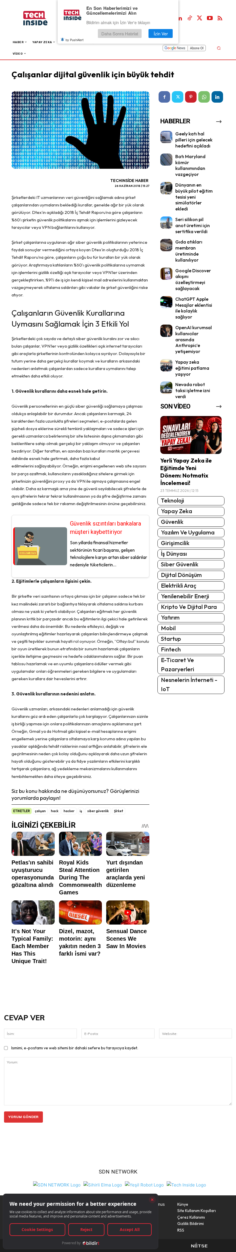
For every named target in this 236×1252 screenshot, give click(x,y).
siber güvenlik (98, 811)
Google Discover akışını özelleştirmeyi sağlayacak (193, 279)
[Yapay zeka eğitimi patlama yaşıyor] (166, 365)
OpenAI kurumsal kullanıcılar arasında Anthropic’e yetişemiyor (193, 339)
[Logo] (41, 18)
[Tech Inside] (186, 1184)
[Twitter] (199, 18)
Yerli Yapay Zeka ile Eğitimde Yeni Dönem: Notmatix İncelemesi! (186, 471)
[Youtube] (209, 18)
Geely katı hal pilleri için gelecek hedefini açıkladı (193, 140)
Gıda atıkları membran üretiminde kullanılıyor (188, 250)
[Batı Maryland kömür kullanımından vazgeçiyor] (166, 160)
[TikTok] (189, 18)
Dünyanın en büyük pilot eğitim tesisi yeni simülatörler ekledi (194, 197)
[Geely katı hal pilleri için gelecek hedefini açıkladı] (166, 137)
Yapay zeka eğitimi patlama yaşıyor (192, 368)
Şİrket (118, 811)
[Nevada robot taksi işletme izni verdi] (166, 387)
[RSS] (219, 18)
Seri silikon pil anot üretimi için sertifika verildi (192, 225)
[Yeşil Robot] (144, 1184)
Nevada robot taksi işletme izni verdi (192, 390)
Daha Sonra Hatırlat (119, 33)
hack (54, 811)
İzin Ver (161, 33)
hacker (69, 811)
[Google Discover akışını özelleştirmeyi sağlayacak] (166, 274)
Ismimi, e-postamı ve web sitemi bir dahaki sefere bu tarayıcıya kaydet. (74, 1047)
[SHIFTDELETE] (57, 1184)
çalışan (40, 811)
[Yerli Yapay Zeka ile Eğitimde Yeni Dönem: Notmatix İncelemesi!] (191, 435)
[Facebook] (164, 97)
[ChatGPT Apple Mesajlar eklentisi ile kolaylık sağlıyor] (166, 302)
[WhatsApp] (204, 97)
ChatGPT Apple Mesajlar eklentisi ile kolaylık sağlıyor (193, 308)
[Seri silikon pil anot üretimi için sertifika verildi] (166, 222)
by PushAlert (74, 39)
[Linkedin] (179, 18)
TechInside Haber (129, 180)
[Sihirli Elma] (102, 1184)
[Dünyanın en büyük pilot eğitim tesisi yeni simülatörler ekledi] (166, 188)
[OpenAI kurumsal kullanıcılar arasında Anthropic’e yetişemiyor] (166, 331)
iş (81, 811)
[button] (218, 47)
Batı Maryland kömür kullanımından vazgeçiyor (190, 165)
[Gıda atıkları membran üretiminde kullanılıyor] (166, 245)
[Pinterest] (191, 97)
